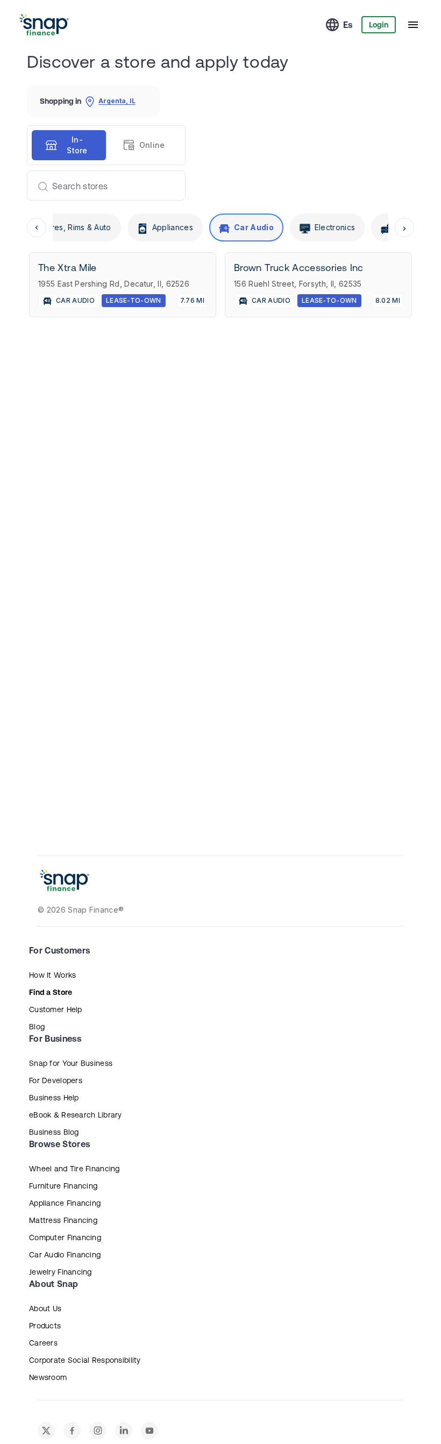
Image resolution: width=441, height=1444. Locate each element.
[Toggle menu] (413, 24)
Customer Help (55, 1009)
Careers (43, 1343)
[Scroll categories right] (404, 227)
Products (45, 1325)
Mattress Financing (63, 1220)
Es (348, 25)
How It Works (52, 975)
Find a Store (50, 992)
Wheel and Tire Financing (74, 1168)
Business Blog (54, 1132)
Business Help (54, 1097)
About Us (45, 1308)
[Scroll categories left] (36, 227)
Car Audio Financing (65, 1254)
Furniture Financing (63, 1186)
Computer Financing (65, 1237)
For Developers (55, 1080)
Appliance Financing (65, 1203)
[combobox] (101, 185)
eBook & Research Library (75, 1115)
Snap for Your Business (70, 1063)
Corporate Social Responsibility (85, 1360)
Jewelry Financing (60, 1272)
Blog (37, 1026)
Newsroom (48, 1377)
